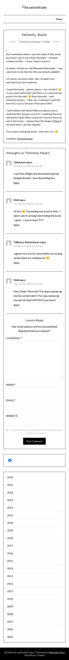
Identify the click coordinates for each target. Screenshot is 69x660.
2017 (10, 545)
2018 (10, 538)
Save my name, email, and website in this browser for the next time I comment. (36, 432)
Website (12, 415)
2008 (10, 614)
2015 (10, 560)
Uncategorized (24, 138)
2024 (10, 492)
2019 (10, 530)
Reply (16, 182)
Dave (56, 121)
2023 (10, 500)
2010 (10, 598)
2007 (10, 621)
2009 (10, 606)
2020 (10, 522)
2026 (10, 477)
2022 (10, 507)
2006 (10, 629)
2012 (10, 583)
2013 (10, 576)
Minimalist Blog (57, 652)
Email (11, 400)
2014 (10, 568)
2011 (10, 591)
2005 (10, 636)
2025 (10, 484)
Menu (59, 19)
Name (11, 384)
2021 (10, 515)
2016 (10, 553)
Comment (14, 338)
